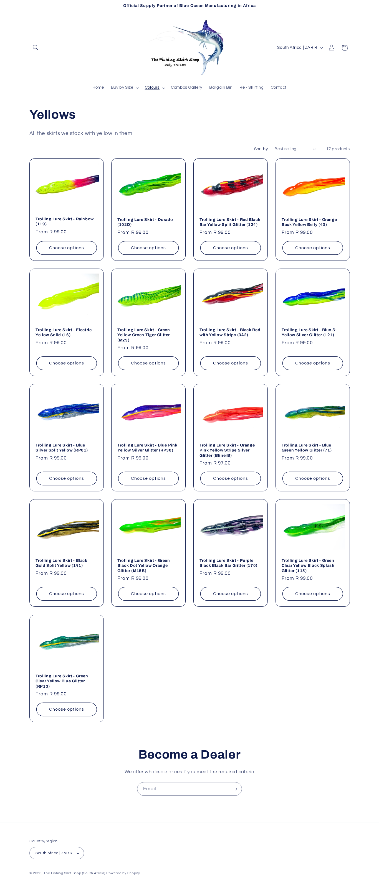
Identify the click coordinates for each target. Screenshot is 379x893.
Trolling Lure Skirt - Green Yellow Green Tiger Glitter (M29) (143, 335)
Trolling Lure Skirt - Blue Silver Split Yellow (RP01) (62, 447)
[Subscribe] (235, 789)
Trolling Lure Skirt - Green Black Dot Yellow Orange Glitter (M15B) (143, 565)
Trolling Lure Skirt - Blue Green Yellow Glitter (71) (307, 447)
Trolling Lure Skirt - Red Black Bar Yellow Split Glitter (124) (229, 222)
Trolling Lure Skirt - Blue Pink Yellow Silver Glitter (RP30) (147, 447)
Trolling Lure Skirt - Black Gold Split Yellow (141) (61, 563)
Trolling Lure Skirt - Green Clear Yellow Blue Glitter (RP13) (62, 680)
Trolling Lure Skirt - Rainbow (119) (65, 221)
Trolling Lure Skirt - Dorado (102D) (145, 222)
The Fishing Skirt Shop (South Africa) (74, 873)
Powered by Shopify (123, 873)
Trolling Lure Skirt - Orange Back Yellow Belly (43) (309, 222)
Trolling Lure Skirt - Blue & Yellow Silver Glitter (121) (308, 332)
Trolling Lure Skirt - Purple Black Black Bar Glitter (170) (228, 563)
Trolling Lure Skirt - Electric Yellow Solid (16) (64, 332)
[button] (35, 47)
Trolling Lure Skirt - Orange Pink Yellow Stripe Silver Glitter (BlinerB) (227, 450)
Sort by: (261, 149)
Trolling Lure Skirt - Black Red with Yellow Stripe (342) (229, 332)
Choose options (66, 248)
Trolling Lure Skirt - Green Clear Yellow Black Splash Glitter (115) (308, 565)
